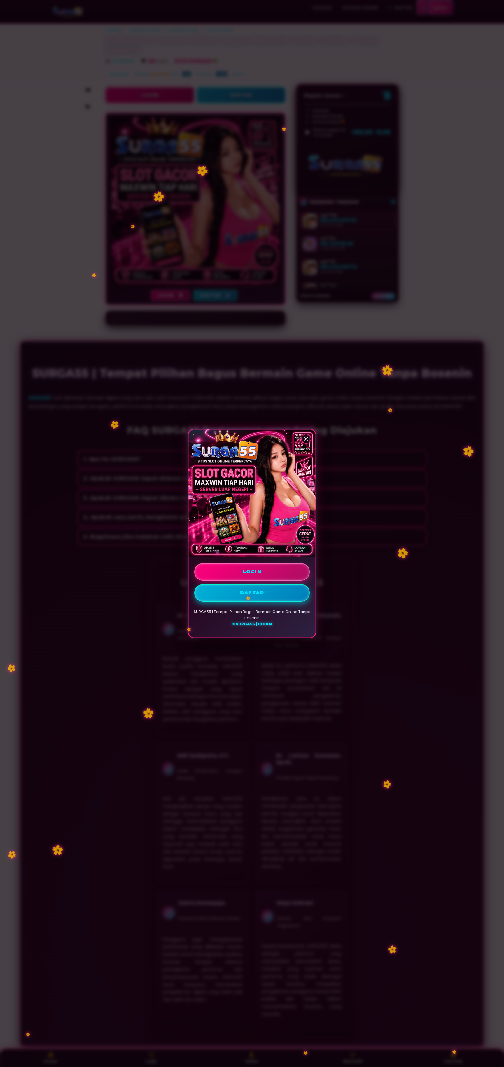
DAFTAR (252, 593)
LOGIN (252, 571)
